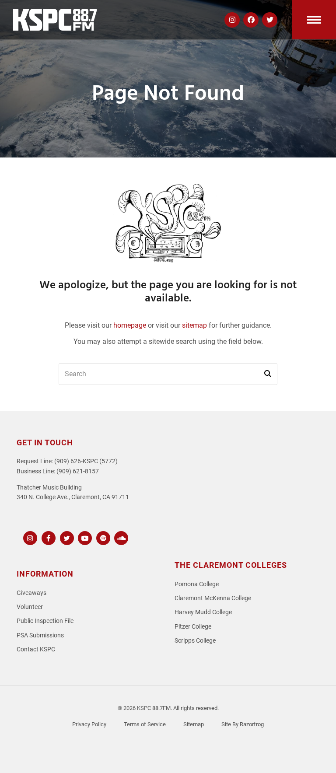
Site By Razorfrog (242, 724)
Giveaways (31, 593)
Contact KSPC (36, 649)
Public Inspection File (45, 621)
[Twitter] (66, 537)
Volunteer (30, 607)
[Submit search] (267, 374)
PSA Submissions (40, 635)
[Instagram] (29, 537)
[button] (314, 19)
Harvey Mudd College (203, 612)
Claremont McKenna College (213, 598)
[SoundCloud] (120, 537)
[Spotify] (102, 537)
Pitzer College (193, 626)
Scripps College (195, 640)
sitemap (194, 325)
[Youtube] (84, 537)
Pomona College (197, 584)
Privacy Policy (89, 724)
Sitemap (193, 724)
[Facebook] (47, 537)
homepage (129, 325)
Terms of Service (145, 724)
